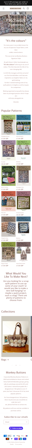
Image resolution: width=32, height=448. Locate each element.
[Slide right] (20, 365)
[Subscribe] (26, 422)
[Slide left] (12, 365)
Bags (3, 359)
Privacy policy (18, 444)
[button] (4, 8)
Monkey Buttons (15, 442)
